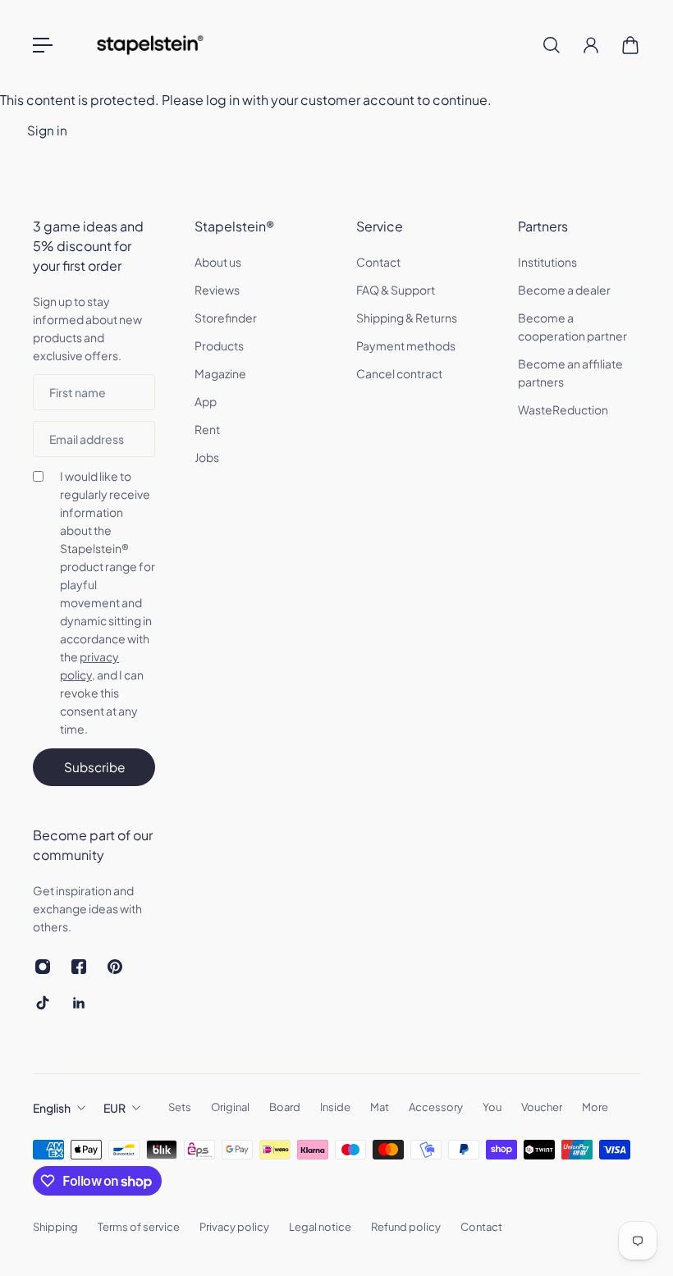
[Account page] (591, 45)
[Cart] (630, 45)
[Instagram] (43, 967)
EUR (114, 1107)
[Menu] (42, 45)
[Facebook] (79, 967)
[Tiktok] (43, 1003)
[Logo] (150, 45)
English (52, 1107)
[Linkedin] (79, 1003)
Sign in (47, 130)
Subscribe (94, 767)
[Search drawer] (551, 45)
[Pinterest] (115, 967)
